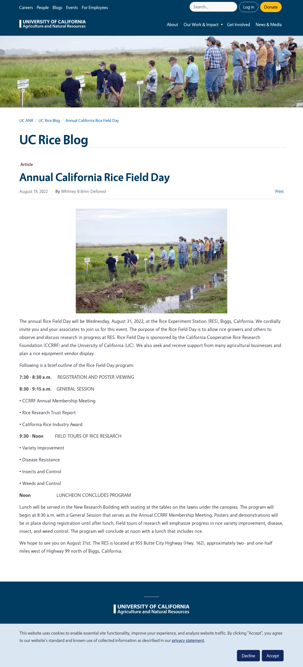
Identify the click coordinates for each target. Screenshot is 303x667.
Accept (273, 655)
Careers (26, 7)
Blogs (57, 7)
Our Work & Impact (201, 24)
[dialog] (151, 645)
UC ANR (26, 120)
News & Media (269, 24)
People (43, 7)
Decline (248, 655)
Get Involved (238, 24)
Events (72, 7)
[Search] (234, 7)
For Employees (95, 7)
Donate (271, 7)
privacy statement (188, 640)
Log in (248, 7)
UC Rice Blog (49, 120)
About (172, 24)
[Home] (52, 24)
